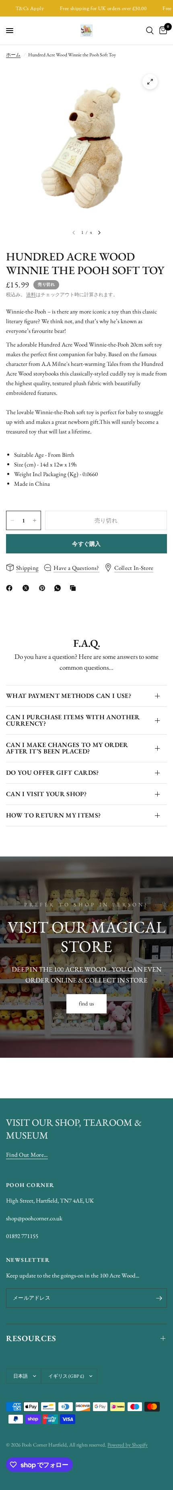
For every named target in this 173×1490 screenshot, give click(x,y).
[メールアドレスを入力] (159, 1298)
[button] (86, 1003)
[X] (27, 588)
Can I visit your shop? (46, 794)
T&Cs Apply (22, 8)
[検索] (150, 31)
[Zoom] (150, 81)
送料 (31, 294)
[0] (162, 31)
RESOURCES (31, 1338)
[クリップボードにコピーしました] (74, 588)
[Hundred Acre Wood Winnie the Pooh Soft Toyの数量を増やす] (35, 520)
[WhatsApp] (59, 588)
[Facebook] (11, 588)
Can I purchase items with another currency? (73, 720)
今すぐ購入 (86, 543)
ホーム (13, 55)
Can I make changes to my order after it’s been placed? (67, 748)
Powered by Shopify (127, 1444)
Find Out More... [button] (27, 1154)
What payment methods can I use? (68, 695)
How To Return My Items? (53, 815)
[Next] (99, 232)
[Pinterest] (44, 588)
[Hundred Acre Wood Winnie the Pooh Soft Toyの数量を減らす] (12, 520)
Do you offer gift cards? (52, 772)
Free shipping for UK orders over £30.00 (95, 8)
